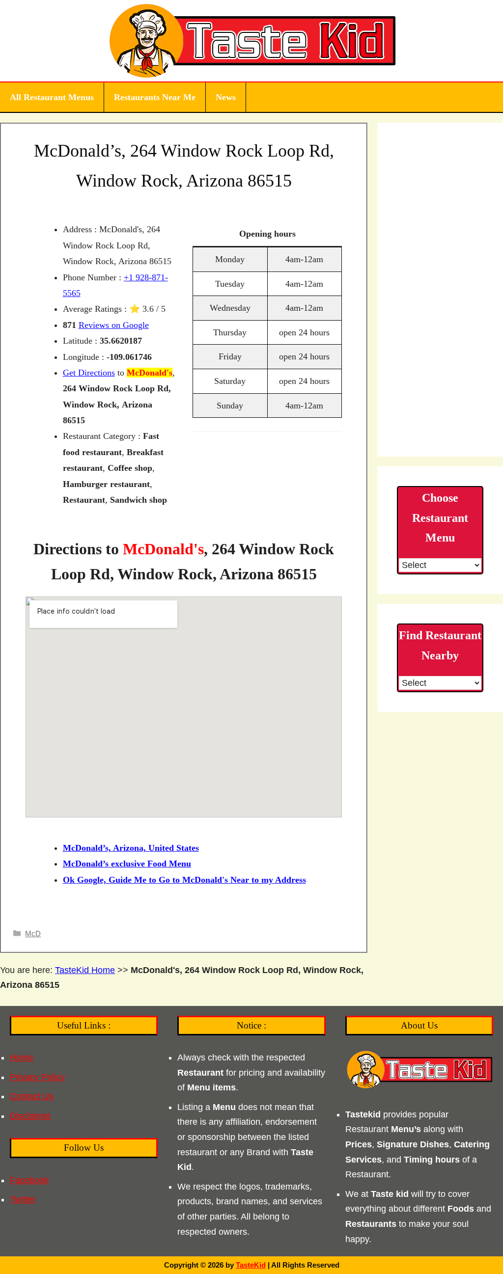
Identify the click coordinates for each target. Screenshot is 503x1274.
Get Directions (89, 373)
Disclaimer (30, 1116)
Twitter (23, 1199)
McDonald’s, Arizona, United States (131, 848)
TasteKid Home (85, 970)
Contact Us (32, 1096)
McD (33, 933)
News (226, 97)
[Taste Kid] (251, 40)
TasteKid (251, 1265)
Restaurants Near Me (155, 97)
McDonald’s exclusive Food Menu (127, 863)
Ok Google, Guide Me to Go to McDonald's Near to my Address (184, 880)
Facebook (29, 1180)
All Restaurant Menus (52, 97)
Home (21, 1057)
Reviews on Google (114, 325)
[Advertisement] (440, 289)
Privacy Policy (37, 1077)
